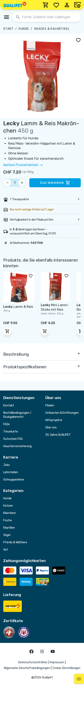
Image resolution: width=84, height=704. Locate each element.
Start (8, 29)
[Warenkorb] (45, 5)
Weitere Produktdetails (20, 165)
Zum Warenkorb (52, 183)
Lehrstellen (10, 472)
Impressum (57, 662)
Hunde (24, 29)
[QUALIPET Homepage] (15, 5)
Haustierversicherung (17, 446)
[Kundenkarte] (77, 5)
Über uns (51, 427)
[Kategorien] (6, 17)
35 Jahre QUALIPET (58, 435)
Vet (5, 549)
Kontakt (8, 405)
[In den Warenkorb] (7, 331)
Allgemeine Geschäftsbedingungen (27, 668)
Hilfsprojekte (53, 420)
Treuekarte (10, 431)
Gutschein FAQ (13, 439)
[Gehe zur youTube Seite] (52, 651)
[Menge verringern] (7, 182)
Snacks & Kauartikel (52, 29)
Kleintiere (9, 513)
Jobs (6, 465)
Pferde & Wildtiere (15, 542)
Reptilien (9, 527)
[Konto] (67, 5)
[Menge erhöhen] (22, 182)
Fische (7, 520)
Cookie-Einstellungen (66, 668)
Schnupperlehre (13, 479)
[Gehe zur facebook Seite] (31, 651)
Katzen (8, 505)
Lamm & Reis (18, 307)
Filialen (49, 405)
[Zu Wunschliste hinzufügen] (78, 39)
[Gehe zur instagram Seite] (42, 651)
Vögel (6, 535)
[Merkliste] (56, 5)
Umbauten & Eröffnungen (62, 413)
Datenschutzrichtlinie (32, 662)
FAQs (6, 424)
